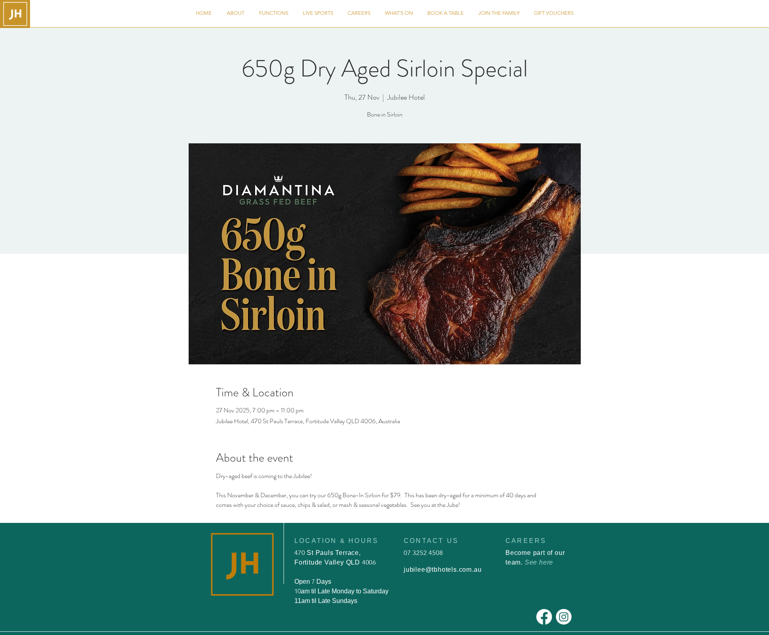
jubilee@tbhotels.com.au (442, 569)
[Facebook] (544, 617)
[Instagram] (564, 617)
